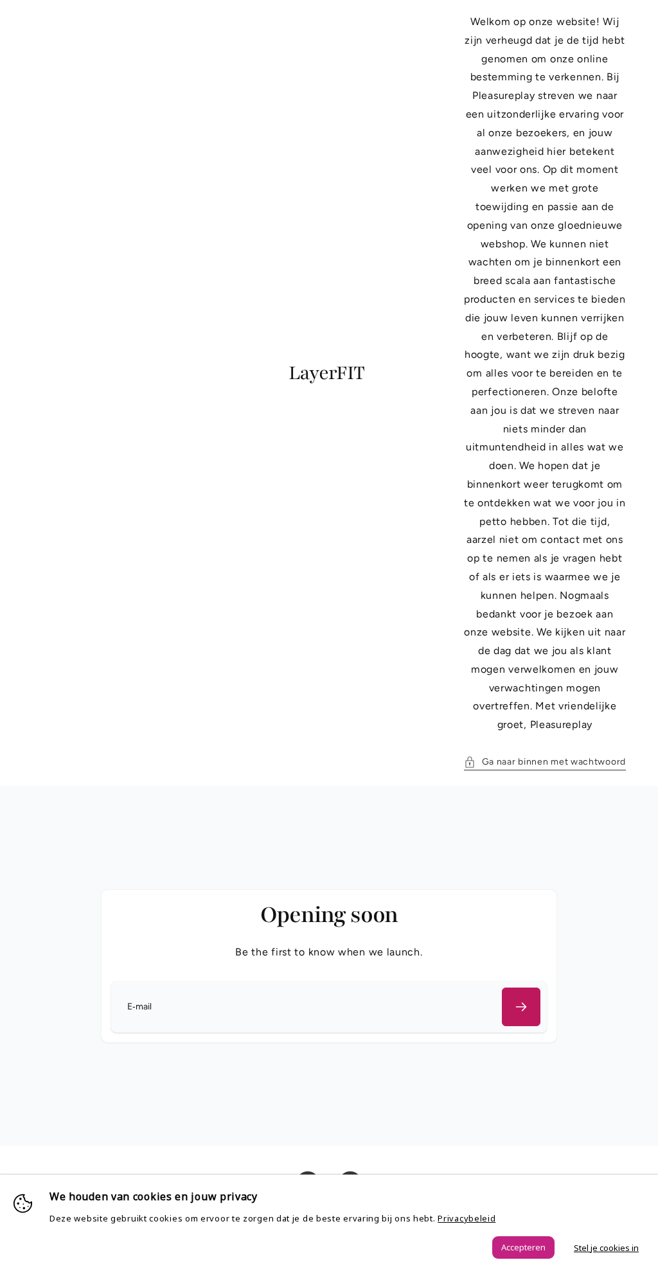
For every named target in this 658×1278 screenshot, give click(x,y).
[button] (545, 762)
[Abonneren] (521, 1007)
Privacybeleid (466, 1218)
